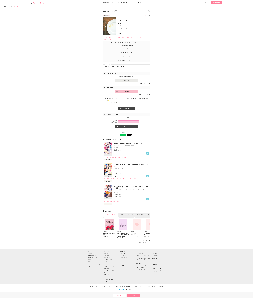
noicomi (122, 265)
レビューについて (144, 83)
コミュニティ (90, 266)
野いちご (154, 266)
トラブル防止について (146, 286)
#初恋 (135, 37)
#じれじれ (119, 178)
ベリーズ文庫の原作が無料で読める (95, 264)
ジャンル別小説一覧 (92, 263)
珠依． (146, 15)
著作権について (130, 286)
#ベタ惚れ (106, 37)
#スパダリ (134, 178)
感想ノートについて (143, 94)
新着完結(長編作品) (92, 255)
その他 (105, 281)
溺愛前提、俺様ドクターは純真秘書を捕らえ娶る (127, 143)
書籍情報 (125, 2)
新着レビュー (90, 259)
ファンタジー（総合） (108, 259)
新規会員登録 (216, 2)
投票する (126, 126)
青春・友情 (106, 268)
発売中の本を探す (124, 253)
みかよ (106, 102)
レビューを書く (126, 80)
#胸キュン (123, 37)
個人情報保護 (154, 286)
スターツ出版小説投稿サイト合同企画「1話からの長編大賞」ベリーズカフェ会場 (144, 260)
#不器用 (139, 37)
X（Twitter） (155, 260)
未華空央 (116, 147)
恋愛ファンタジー (107, 263)
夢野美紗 (116, 192)
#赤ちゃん (114, 178)
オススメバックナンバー (141, 269)
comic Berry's (123, 261)
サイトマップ (97, 286)
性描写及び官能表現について (120, 286)
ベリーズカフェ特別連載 (141, 265)
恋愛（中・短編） (107, 257)
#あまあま (138, 178)
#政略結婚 (109, 157)
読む (134, 295)
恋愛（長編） (107, 255)
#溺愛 (115, 157)
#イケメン (115, 37)
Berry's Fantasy (124, 263)
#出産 (125, 157)
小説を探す (106, 2)
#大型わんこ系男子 (108, 39)
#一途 (123, 178)
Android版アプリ (156, 255)
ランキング (116, 2)
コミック (134, 2)
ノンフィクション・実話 (109, 270)
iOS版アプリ (155, 253)
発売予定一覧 (123, 255)
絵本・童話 (106, 276)
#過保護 (131, 37)
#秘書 (112, 157)
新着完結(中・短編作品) (92, 257)
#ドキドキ (112, 201)
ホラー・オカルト (107, 272)
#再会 (105, 178)
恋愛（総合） (107, 253)
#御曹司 (129, 178)
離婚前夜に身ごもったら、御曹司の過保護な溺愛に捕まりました (131, 164)
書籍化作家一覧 (124, 257)
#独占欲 (118, 157)
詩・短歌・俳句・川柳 (108, 279)
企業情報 (160, 286)
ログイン (208, 2)
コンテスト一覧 (140, 253)
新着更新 (90, 261)
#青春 (128, 37)
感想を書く (126, 91)
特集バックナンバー (140, 267)
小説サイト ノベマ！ (157, 268)
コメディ (106, 277)
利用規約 (103, 286)
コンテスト (142, 2)
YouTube (154, 261)
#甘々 (119, 37)
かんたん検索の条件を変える (141, 242)
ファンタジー (107, 261)
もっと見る (126, 108)
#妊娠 (122, 157)
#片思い (111, 37)
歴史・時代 (106, 274)
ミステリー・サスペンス (109, 266)
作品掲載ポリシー (109, 286)
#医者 (105, 157)
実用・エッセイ (107, 264)
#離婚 (111, 178)
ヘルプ (92, 286)
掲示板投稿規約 (138, 286)
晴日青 (115, 169)
